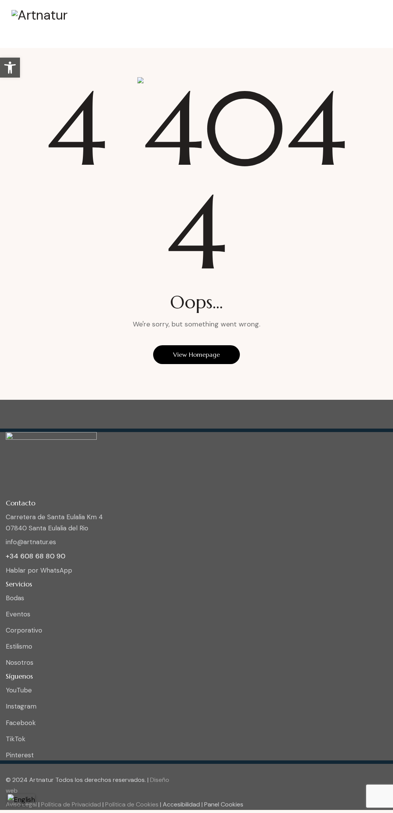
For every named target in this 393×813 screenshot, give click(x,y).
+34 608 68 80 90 (35, 556)
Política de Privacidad (70, 804)
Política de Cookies (131, 804)
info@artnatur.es (31, 542)
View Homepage (196, 354)
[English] (21, 799)
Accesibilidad (182, 804)
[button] (10, 68)
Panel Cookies (223, 804)
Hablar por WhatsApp (39, 570)
